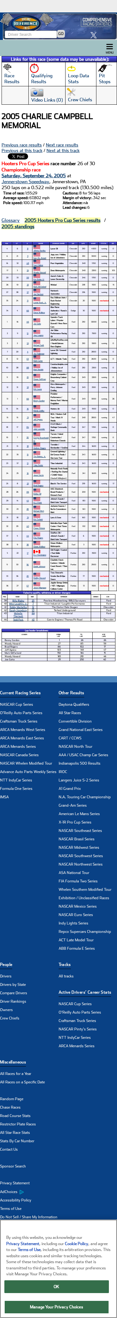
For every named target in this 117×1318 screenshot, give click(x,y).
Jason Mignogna (39, 587)
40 (28, 526)
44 (28, 536)
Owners (6, 1010)
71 (27, 300)
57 (28, 292)
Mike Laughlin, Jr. (18, 603)
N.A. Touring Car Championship (85, 797)
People (6, 964)
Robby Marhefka (18, 607)
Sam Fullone (38, 265)
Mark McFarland (39, 286)
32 (28, 285)
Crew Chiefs (9, 1018)
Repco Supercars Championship (85, 931)
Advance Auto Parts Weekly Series (28, 772)
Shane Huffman (39, 379)
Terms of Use (11, 1208)
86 (33, 613)
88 (28, 367)
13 (27, 463)
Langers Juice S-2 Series (79, 780)
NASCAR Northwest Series (81, 864)
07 (28, 586)
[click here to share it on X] (95, 35)
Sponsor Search (13, 1166)
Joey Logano (38, 335)
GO (61, 33)
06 (28, 492)
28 (28, 509)
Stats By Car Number (17, 1141)
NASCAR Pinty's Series (78, 1029)
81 (28, 377)
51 (27, 333)
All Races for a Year (15, 1074)
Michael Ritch (38, 511)
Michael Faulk (38, 345)
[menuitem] (29, 1191)
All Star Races (70, 713)
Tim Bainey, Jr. (39, 456)
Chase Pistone (39, 528)
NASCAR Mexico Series (78, 906)
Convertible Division (75, 721)
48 (28, 263)
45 (28, 500)
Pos (6, 243)
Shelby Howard (39, 578)
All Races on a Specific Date (22, 1082)
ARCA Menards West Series (22, 730)
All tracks (66, 976)
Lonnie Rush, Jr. (39, 302)
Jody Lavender (39, 429)
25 (33, 600)
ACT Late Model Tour (76, 940)
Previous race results (22, 144)
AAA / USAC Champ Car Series (83, 755)
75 (28, 517)
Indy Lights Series (73, 923)
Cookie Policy (76, 1243)
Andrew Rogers (39, 448)
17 (27, 553)
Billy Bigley (18, 600)
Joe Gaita (37, 323)
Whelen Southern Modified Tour (85, 889)
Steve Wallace (39, 312)
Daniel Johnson (39, 566)
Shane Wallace (39, 546)
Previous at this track (22, 150)
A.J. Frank (37, 502)
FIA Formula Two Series (78, 881)
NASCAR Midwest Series (79, 847)
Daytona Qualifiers (74, 704)
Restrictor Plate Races (18, 1124)
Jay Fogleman (38, 353)
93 (33, 610)
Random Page (11, 1099)
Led (113, 243)
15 (27, 454)
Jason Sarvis (38, 475)
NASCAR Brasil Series (77, 839)
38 (28, 544)
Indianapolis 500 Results (79, 763)
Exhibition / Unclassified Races (84, 898)
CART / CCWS (70, 738)
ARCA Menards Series (18, 746)
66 (28, 310)
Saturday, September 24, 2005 (34, 176)
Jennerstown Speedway (25, 181)
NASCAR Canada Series (19, 755)
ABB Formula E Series (77, 948)
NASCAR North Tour (75, 746)
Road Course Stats (15, 1116)
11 (27, 256)
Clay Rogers (38, 538)
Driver (40, 243)
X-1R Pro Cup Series (75, 822)
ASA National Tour (74, 873)
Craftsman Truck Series (18, 721)
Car (73, 243)
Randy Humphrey (18, 610)
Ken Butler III (38, 279)
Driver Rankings (13, 1001)
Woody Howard (39, 272)
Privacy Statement (15, 1183)
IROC (63, 772)
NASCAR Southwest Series (81, 856)
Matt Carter (38, 361)
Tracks (65, 964)
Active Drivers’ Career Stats (85, 992)
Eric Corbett (38, 519)
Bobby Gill (37, 494)
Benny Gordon (39, 400)
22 (28, 483)
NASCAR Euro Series (76, 915)
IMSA (4, 797)
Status (103, 243)
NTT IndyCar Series (16, 780)
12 (33, 607)
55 (28, 270)
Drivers (6, 976)
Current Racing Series (20, 692)
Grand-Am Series (73, 805)
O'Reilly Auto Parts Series (21, 713)
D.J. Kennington (39, 555)
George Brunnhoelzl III (41, 439)
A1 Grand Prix (70, 788)
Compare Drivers (13, 993)
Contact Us (9, 1149)
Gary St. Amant (39, 258)
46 (28, 322)
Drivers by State (13, 984)
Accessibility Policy (15, 1200)
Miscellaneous (13, 1062)
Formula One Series (16, 788)
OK (56, 1286)
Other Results (71, 692)
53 (28, 343)
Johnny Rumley (39, 250)
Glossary (11, 220)
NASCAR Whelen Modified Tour (26, 763)
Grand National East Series (81, 730)
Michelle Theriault (18, 615)
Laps (83, 243)
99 (28, 277)
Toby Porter (38, 465)
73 (28, 417)
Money (93, 243)
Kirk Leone (37, 389)
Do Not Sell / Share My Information (28, 1217)
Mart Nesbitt (38, 369)
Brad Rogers (38, 485)
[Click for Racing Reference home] (58, 26)
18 (28, 446)
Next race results (62, 144)
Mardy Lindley (38, 410)
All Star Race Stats (15, 1132)
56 (28, 564)
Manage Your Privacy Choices (56, 1307)
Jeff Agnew (38, 419)
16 (28, 409)
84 (28, 427)
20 (28, 437)
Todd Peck (18, 619)
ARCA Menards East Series (22, 738)
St (17, 243)
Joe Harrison (38, 294)
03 (28, 359)
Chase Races (10, 1107)
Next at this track (63, 150)
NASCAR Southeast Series (80, 831)
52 (28, 387)
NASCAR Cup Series (16, 704)
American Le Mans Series (79, 814)
